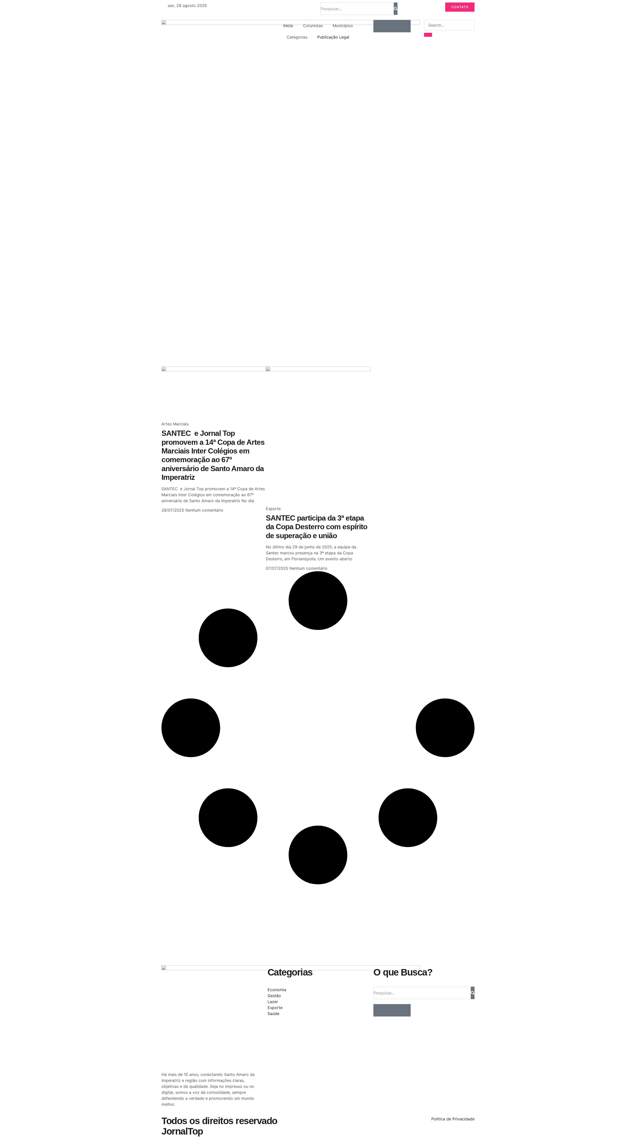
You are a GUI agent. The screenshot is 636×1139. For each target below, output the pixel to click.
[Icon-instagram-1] (392, 26)
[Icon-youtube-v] (404, 26)
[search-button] (428, 35)
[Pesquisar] (396, 8)
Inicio (288, 25)
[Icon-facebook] (379, 26)
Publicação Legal (333, 37)
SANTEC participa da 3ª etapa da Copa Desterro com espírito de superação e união (316, 527)
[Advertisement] (310, 327)
